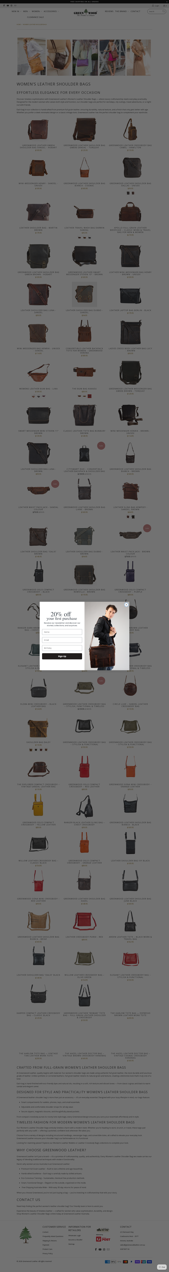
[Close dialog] (126, 605)
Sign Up (62, 656)
